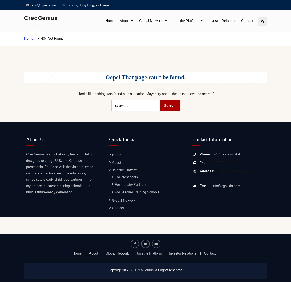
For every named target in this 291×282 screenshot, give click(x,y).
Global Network (151, 21)
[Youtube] (156, 244)
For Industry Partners (130, 184)
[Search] (262, 21)
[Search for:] (145, 105)
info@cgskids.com (44, 5)
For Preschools (126, 177)
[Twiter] (145, 244)
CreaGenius (41, 18)
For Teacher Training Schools (137, 192)
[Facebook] (135, 244)
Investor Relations (222, 21)
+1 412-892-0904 (227, 154)
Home (110, 21)
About (124, 21)
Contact (247, 21)
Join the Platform (185, 21)
